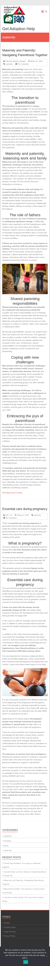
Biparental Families (14, 493)
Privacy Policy (9, 936)
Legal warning (9, 931)
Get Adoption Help (18, 29)
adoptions (8, 836)
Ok (26, 962)
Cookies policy (10, 927)
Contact (7, 923)
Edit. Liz (8, 515)
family (6, 846)
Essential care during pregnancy (24, 509)
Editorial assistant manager (15, 61)
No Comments (23, 64)
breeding (7, 841)
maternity (9, 64)
